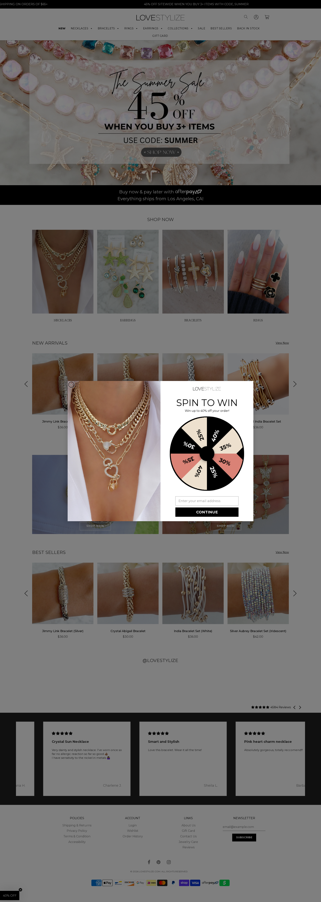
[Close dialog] (71, 385)
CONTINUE (207, 512)
